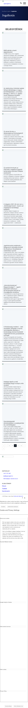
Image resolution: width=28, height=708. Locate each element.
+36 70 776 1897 (6, 473)
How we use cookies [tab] (4, 518)
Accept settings (8, 706)
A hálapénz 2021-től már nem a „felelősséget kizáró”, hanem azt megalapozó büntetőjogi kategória (13, 206)
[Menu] (24, 3)
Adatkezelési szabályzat (13, 506)
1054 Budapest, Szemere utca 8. (10, 478)
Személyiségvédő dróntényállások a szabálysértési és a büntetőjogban (14, 423)
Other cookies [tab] (3, 669)
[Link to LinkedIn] (25, 498)
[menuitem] (20, 3)
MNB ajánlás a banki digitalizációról (10, 51)
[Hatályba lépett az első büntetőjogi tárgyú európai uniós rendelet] (14, 371)
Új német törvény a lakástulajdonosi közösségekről (13, 132)
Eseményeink (6, 491)
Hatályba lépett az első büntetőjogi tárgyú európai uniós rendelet (14, 383)
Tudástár (4, 488)
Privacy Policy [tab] (3, 691)
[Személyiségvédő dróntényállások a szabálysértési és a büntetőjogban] (14, 410)
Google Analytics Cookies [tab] (6, 602)
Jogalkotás (8, 15)
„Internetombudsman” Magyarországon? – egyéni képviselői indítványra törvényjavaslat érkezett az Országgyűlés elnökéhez (12, 288)
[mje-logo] (11, 3)
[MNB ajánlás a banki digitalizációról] (14, 39)
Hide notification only (18, 706)
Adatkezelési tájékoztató (18, 496)
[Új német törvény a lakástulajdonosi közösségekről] (14, 121)
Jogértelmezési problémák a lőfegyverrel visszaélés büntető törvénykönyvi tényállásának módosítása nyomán (13, 248)
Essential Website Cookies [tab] (6, 541)
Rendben (3, 506)
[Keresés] (20, 3)
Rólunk (4, 486)
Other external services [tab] (5, 626)
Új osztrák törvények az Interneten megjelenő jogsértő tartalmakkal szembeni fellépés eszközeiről (13, 170)
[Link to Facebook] (22, 498)
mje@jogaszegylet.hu (7, 476)
